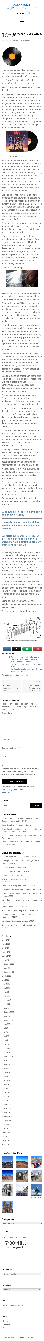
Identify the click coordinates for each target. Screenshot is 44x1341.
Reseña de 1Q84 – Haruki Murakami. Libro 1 (18, 879)
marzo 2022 (6, 1140)
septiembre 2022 (8, 1116)
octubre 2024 (7, 1016)
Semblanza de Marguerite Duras (14, 886)
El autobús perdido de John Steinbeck (16, 857)
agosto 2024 (6, 1024)
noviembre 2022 (8, 1108)
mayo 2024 (6, 1036)
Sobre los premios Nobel (11, 906)
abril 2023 (5, 1088)
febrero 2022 (6, 1144)
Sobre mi (6, 1324)
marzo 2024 (6, 1044)
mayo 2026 (6, 944)
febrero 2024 (6, 1048)
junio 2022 (6, 1128)
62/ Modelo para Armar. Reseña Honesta (17, 890)
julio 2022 (5, 1124)
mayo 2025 (6, 988)
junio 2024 (6, 1032)
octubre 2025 (7, 968)
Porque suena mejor (14, 267)
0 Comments (14, 41)
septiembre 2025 (8, 972)
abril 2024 (5, 1040)
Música (26, 675)
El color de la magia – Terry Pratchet (15, 911)
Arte (10, 675)
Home (5, 1321)
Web (4, 756)
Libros (5, 1328)
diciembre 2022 (7, 1104)
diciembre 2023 (7, 1056)
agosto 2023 (6, 1072)
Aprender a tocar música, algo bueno (25, 657)
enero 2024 (6, 1052)
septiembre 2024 (8, 1020)
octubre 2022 (7, 1112)
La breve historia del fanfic (11, 867)
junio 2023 (6, 1080)
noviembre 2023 (8, 1060)
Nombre (6, 739)
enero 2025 (6, 1004)
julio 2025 (5, 980)
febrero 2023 (6, 1096)
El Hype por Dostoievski (11, 875)
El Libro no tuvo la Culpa (11, 871)
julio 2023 (5, 1076)
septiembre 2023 (8, 1068)
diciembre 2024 (7, 1008)
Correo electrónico (11, 748)
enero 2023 (6, 1100)
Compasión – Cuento (23, 825)
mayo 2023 (6, 1084)
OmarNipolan (26, 41)
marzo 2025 (6, 996)
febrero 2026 (6, 956)
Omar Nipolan (21, 4)
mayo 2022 (6, 1132)
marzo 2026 (6, 952)
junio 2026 (6, 940)
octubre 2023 (7, 1064)
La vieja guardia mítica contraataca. (15, 921)
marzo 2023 (6, 1092)
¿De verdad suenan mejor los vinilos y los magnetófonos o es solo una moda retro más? (21, 525)
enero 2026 (6, 960)
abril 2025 (5, 992)
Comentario (8, 713)
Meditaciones (18, 675)
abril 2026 (5, 948)
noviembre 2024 (8, 1012)
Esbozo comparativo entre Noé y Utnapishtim (19, 925)
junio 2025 (6, 984)
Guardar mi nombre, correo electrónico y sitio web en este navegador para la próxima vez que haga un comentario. (20, 771)
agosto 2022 (6, 1120)
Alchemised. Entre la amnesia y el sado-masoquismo (22, 900)
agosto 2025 (6, 976)
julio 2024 (5, 1028)
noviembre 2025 (8, 964)
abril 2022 (5, 1136)
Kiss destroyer (9, 121)
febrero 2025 (6, 1000)
